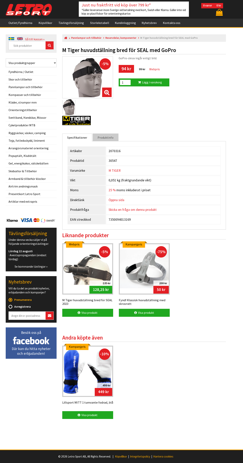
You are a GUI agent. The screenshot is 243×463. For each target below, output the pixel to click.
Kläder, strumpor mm (23, 102)
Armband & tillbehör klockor (27, 179)
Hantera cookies (163, 456)
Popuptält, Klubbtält (22, 156)
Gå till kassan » (34, 39)
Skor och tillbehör (20, 79)
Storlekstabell (99, 23)
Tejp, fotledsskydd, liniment (27, 140)
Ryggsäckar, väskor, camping (27, 133)
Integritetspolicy (140, 456)
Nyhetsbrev (149, 23)
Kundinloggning (125, 23)
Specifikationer (77, 137)
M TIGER (115, 170)
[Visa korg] (219, 12)
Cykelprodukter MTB (22, 125)
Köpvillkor (45, 23)
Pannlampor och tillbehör (26, 87)
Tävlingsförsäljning (71, 23)
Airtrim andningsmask (23, 186)
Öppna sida (116, 200)
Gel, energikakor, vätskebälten (28, 163)
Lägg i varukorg (151, 82)
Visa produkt (89, 312)
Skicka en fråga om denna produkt (133, 210)
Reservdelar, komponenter (120, 38)
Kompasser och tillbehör (25, 95)
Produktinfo (106, 137)
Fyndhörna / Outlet (21, 72)
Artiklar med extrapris (23, 201)
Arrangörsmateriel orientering (29, 148)
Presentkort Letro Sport (24, 194)
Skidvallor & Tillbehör (23, 171)
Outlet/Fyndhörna (20, 23)
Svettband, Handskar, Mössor (27, 117)
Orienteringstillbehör (23, 110)
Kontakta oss (171, 23)
